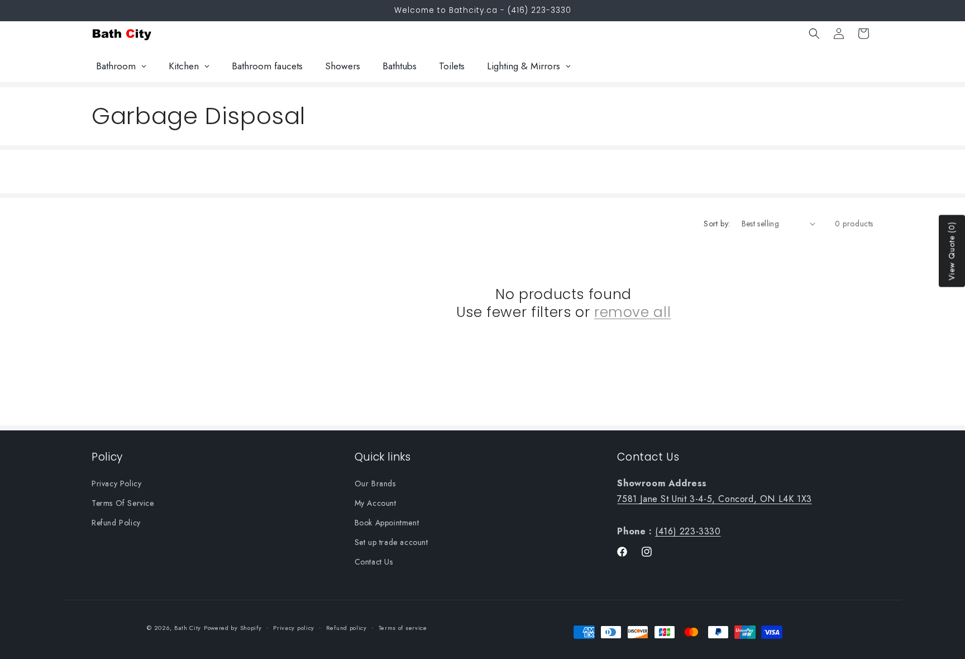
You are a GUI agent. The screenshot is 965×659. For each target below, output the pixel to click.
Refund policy (346, 627)
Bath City (187, 627)
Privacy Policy (116, 483)
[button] (814, 33)
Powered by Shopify (233, 627)
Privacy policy (293, 627)
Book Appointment (387, 522)
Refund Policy (116, 522)
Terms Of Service (123, 502)
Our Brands (375, 483)
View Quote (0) (951, 251)
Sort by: (717, 223)
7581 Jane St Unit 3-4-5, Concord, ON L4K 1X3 (714, 498)
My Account (375, 502)
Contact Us (374, 561)
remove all (632, 312)
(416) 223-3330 (687, 530)
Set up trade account (391, 542)
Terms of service (403, 627)
